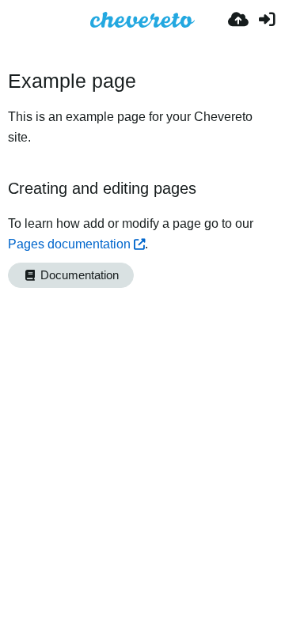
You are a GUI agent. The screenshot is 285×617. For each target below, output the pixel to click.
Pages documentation (69, 244)
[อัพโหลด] (238, 20)
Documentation (78, 275)
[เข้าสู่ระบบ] (266, 20)
